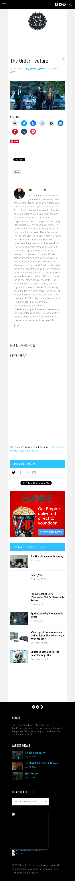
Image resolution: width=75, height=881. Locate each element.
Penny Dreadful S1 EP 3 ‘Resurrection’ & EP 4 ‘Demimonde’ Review (48, 597)
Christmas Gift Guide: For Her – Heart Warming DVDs (46, 653)
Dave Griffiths (18, 68)
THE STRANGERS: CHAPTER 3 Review (41, 763)
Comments (31, 547)
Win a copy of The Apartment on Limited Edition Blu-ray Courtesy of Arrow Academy (47, 635)
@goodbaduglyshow (36, 68)
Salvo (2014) (37, 575)
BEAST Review (31, 773)
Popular (17, 547)
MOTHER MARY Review (35, 752)
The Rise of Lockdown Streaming (47, 556)
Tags (43, 547)
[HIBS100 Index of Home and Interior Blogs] (27, 850)
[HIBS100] (17, 853)
